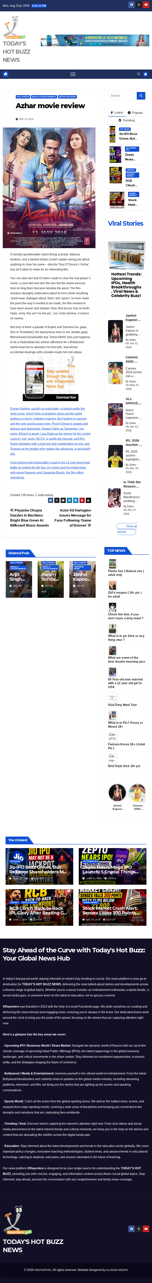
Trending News (79, 568)
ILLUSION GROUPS (117, 1270)
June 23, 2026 (21, 878)
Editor (38, 878)
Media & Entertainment (44, 97)
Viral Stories (125, 223)
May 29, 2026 (93, 920)
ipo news (125, 129)
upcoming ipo (131, 149)
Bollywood (23, 97)
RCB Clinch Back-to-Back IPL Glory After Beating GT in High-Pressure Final (38, 913)
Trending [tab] (128, 120)
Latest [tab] (118, 112)
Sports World (131, 175)
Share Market (133, 194)
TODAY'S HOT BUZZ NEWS (16, 51)
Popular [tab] (137, 112)
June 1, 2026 (20, 920)
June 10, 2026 (94, 878)
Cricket (131, 170)
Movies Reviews (67, 97)
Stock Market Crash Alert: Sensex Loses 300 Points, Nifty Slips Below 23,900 (110, 913)
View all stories (127, 529)
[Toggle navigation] (73, 74)
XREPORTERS (42, 1270)
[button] (138, 74)
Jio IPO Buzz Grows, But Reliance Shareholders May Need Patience (38, 871)
